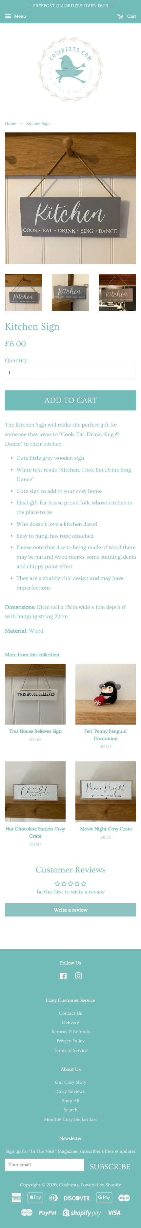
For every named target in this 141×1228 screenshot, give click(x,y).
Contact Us (70, 1013)
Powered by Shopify (101, 1185)
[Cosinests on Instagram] (78, 977)
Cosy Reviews (71, 1091)
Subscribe (110, 1166)
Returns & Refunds (70, 1031)
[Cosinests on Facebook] (63, 977)
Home (10, 123)
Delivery (70, 1022)
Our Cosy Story (70, 1082)
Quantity (16, 360)
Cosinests (69, 1185)
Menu (19, 16)
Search (70, 1110)
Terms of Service (71, 1050)
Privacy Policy (71, 1041)
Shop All (70, 1100)
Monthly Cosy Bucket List (70, 1119)
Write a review (71, 910)
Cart (131, 16)
